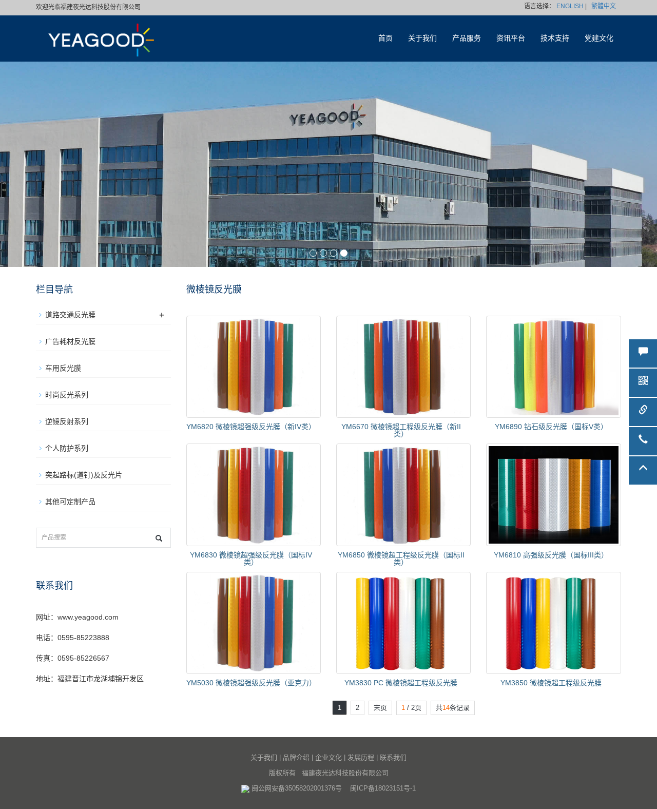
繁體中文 (603, 6)
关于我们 (422, 38)
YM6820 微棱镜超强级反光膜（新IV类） (251, 426)
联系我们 (393, 757)
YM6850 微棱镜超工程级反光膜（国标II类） (401, 558)
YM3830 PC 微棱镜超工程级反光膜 (400, 683)
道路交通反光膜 (70, 315)
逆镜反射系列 (66, 421)
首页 (385, 38)
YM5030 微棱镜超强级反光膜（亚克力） (251, 683)
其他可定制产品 (70, 501)
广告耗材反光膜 (70, 341)
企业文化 (328, 757)
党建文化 (599, 38)
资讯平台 (510, 38)
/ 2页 (411, 707)
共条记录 (453, 707)
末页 (380, 707)
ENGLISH (570, 6)
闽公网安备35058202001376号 (297, 788)
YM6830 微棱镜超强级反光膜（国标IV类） (251, 558)
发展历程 (360, 757)
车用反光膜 (63, 368)
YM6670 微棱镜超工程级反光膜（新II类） (401, 430)
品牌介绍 (296, 757)
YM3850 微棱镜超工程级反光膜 (551, 683)
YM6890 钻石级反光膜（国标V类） (551, 426)
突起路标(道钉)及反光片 (83, 475)
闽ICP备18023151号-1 (383, 788)
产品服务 (466, 38)
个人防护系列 (66, 448)
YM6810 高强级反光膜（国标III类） (551, 555)
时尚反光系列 (66, 395)
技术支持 (554, 38)
